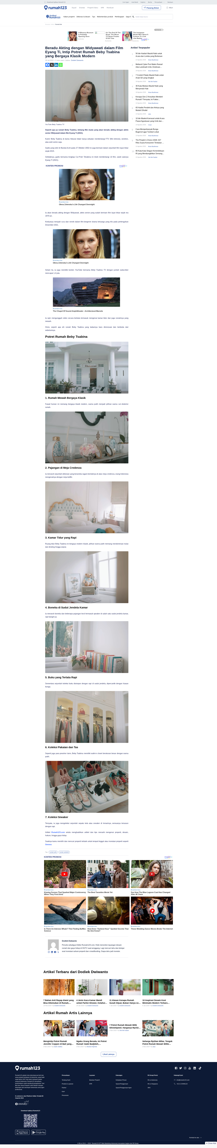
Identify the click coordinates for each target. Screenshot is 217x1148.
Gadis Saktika (58, 1046)
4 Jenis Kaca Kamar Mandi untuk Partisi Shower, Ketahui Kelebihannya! (90, 1001)
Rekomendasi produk (105, 17)
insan (150, 125)
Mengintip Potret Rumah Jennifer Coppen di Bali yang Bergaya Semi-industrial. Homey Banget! (59, 1042)
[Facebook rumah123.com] (176, 1068)
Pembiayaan (119, 17)
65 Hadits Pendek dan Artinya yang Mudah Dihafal (150, 109)
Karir (63, 1091)
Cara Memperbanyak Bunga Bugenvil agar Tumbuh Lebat (147, 130)
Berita (150, 2)
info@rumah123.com (183, 1080)
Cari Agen (126, 2)
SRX (149, 1087)
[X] (52, 65)
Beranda (47, 24)
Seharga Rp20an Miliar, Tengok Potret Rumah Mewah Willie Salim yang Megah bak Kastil (157, 1042)
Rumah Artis (58, 24)
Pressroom (65, 1095)
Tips (93, 17)
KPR (90, 1084)
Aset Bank (135, 2)
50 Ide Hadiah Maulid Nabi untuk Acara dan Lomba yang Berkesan (149, 55)
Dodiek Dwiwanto (77, 60)
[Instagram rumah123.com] (185, 1068)
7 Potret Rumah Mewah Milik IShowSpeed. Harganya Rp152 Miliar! (124, 1026)
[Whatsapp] (61, 65)
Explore (143, 2)
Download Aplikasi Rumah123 (56, 2)
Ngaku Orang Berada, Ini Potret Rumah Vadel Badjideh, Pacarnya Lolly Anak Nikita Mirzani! (91, 1042)
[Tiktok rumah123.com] (200, 1068)
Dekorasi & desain (83, 17)
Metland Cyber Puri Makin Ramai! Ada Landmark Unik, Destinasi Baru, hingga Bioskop (149, 65)
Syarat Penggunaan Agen (124, 1087)
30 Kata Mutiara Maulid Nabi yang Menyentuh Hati (149, 87)
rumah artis (53, 852)
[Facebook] (47, 65)
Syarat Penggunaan (122, 1084)
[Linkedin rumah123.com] (194, 1068)
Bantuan (170, 2)
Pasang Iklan (153, 8)
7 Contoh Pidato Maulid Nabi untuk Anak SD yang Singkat (150, 76)
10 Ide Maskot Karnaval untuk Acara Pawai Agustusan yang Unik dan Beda (150, 119)
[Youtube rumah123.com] (189, 1068)
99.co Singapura (153, 1084)
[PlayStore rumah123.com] (38, 1133)
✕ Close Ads (211, 1143)
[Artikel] (53, 16)
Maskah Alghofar (92, 1046)
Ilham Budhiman (153, 60)
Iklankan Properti (94, 1080)
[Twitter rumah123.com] (180, 1068)
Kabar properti (69, 17)
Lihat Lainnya (108, 1054)
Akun (171, 8)
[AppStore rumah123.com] (22, 1132)
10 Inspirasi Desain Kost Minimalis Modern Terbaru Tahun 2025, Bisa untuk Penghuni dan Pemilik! (155, 1001)
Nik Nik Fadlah (152, 81)
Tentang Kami (66, 1080)
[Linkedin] (56, 65)
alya (149, 114)
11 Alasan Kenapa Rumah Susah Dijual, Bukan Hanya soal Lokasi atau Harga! (124, 1001)
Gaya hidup (130, 17)
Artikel (52, 24)
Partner (64, 1087)
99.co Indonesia (152, 1080)
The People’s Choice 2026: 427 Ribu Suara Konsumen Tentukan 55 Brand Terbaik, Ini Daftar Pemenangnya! (150, 141)
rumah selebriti (64, 852)
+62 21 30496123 (182, 1084)
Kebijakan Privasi (121, 1080)
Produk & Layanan (67, 1084)
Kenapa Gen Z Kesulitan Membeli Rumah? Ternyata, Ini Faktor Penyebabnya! (149, 98)
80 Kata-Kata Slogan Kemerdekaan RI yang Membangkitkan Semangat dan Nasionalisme (150, 152)
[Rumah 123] (55, 8)
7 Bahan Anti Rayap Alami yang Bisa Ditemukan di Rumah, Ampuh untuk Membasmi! (58, 1001)
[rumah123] (27, 1068)
